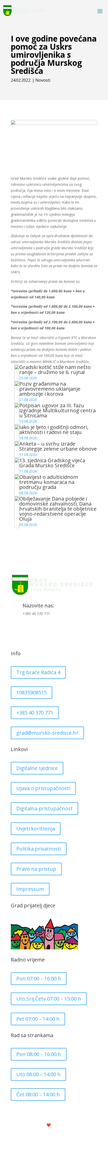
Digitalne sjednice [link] (37, 768)
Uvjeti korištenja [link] (35, 828)
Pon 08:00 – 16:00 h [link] (38, 1054)
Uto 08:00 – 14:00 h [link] (38, 1074)
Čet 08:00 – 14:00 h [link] (38, 1094)
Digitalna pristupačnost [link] (44, 808)
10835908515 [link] (31, 692)
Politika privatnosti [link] (38, 848)
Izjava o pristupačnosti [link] (43, 788)
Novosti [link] (42, 80)
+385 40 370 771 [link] (34, 712)
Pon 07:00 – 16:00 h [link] (38, 978)
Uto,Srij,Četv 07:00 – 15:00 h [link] (48, 998)
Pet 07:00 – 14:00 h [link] (38, 1018)
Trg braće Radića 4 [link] (38, 672)
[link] (24, 11)
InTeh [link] (61, 1125)
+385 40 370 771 (36, 613)
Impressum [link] (30, 889)
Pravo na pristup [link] (36, 868)
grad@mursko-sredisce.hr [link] (47, 732)
